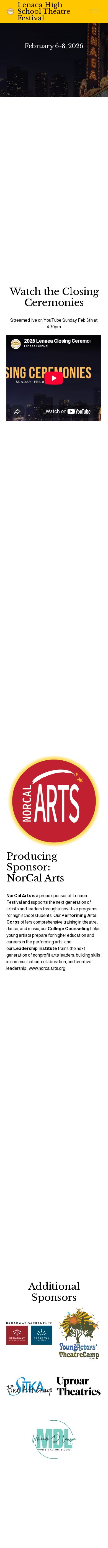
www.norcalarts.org (47, 968)
